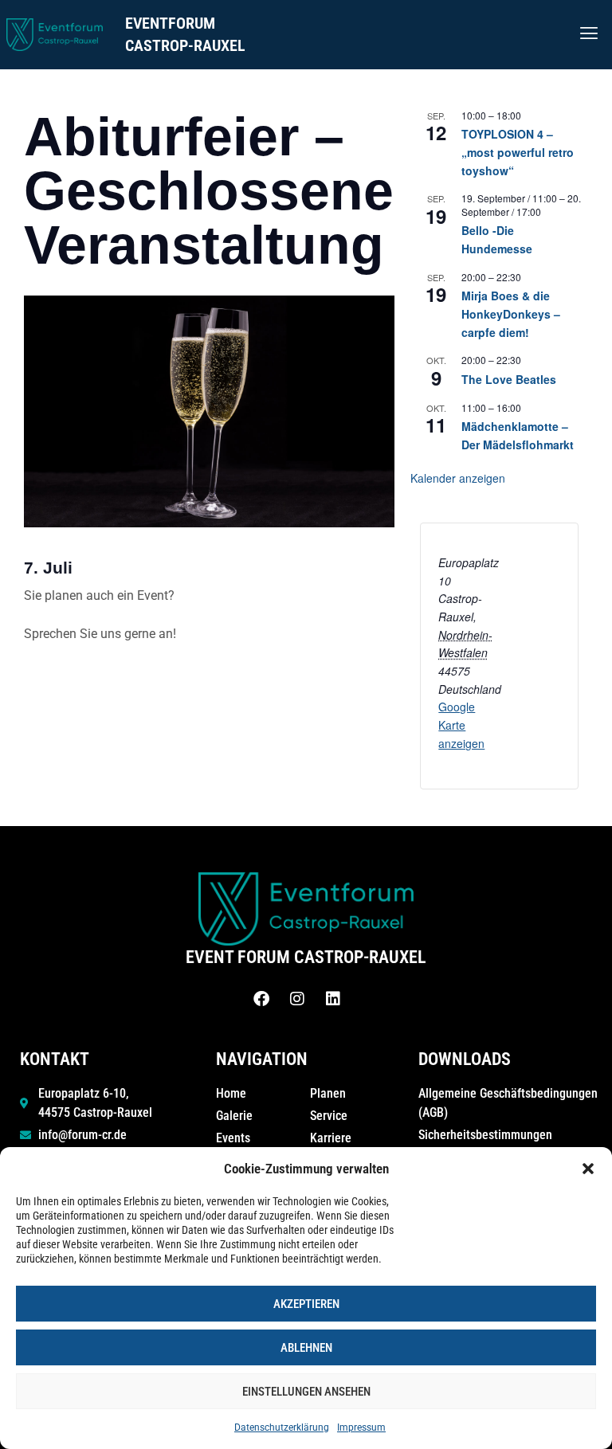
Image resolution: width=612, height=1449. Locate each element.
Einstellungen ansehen (306, 1391)
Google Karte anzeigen (461, 724)
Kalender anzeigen (457, 478)
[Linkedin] (333, 999)
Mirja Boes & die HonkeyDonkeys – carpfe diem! (510, 313)
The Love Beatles (508, 379)
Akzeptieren (306, 1304)
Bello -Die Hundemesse (496, 239)
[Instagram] (297, 999)
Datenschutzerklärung (281, 1427)
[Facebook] (261, 999)
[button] (588, 1169)
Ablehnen (306, 1348)
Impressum (361, 1427)
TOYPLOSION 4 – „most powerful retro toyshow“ (517, 152)
